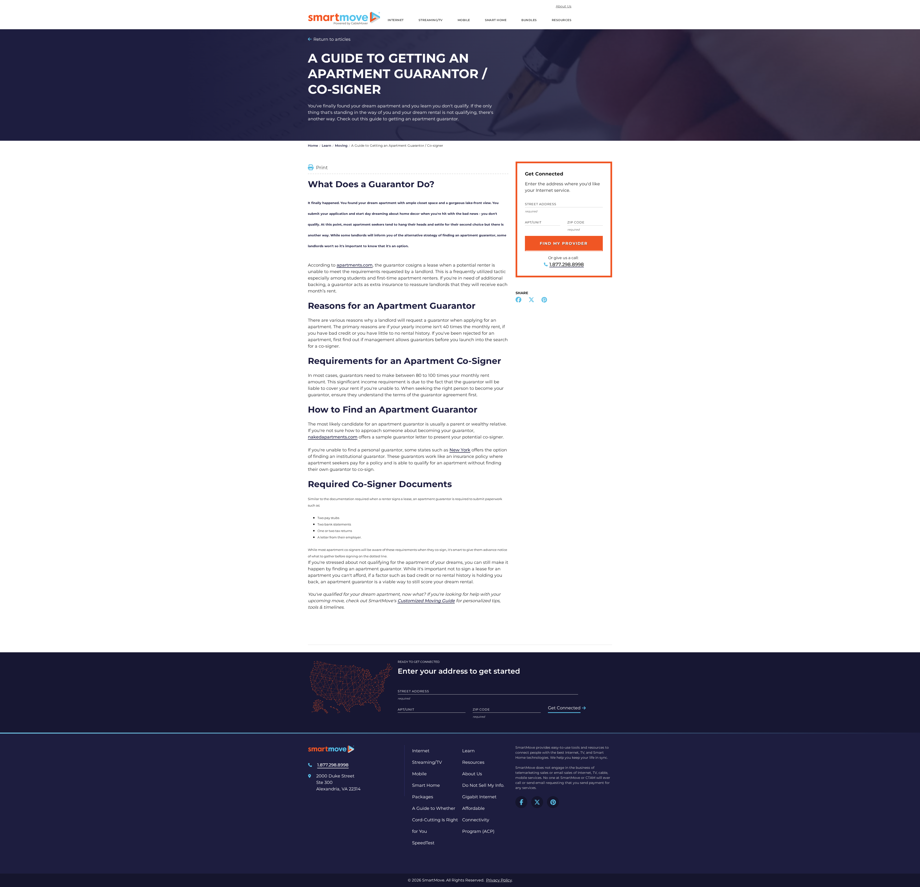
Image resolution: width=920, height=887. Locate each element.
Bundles (529, 20)
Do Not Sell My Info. (483, 785)
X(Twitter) (537, 802)
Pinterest (553, 802)
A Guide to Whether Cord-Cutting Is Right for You (435, 820)
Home (313, 145)
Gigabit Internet (479, 796)
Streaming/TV (431, 20)
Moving (341, 145)
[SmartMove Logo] (344, 18)
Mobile (464, 20)
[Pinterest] (544, 300)
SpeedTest (423, 843)
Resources (561, 20)
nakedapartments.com (332, 437)
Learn (326, 145)
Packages (422, 796)
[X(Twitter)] (531, 300)
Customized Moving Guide (426, 600)
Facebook (521, 802)
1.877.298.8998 (566, 264)
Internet (396, 20)
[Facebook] (518, 300)
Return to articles (332, 39)
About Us (563, 6)
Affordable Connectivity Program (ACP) (478, 820)
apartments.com (355, 265)
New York (459, 450)
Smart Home (496, 20)
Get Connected (564, 708)
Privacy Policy (499, 880)
